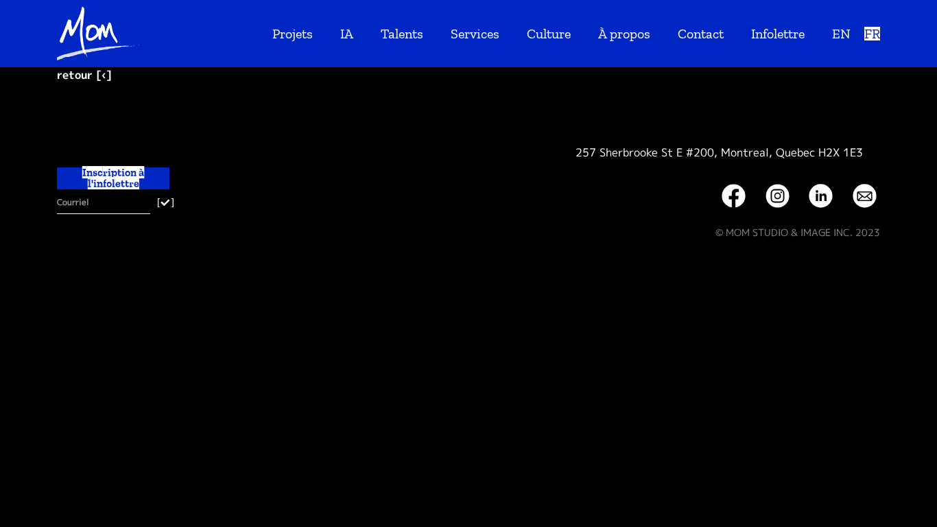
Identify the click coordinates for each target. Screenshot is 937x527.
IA (346, 33)
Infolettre (778, 33)
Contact (701, 33)
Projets (292, 33)
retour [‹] (84, 74)
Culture (549, 33)
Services (475, 33)
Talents (402, 33)
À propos (624, 33)
